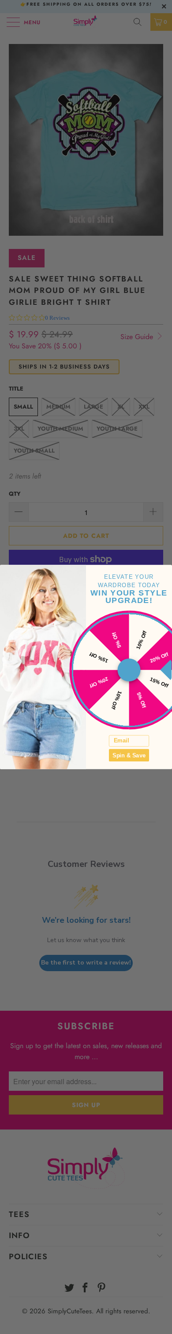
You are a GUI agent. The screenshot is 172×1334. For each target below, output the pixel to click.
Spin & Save (129, 755)
